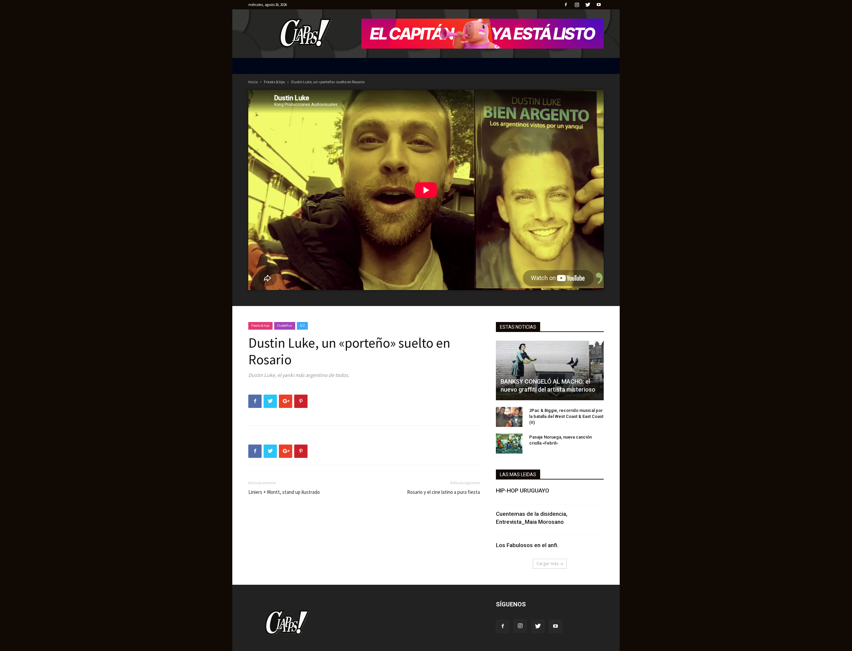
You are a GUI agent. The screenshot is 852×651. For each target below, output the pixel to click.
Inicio (253, 81)
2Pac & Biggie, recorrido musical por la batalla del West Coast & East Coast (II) (566, 416)
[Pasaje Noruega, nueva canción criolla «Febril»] (509, 444)
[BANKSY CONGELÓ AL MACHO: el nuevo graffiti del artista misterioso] (550, 370)
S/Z (302, 325)
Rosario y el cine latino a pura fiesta (443, 492)
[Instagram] (577, 4)
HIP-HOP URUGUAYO (522, 490)
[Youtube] (599, 4)
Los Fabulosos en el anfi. (527, 545)
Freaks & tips (274, 81)
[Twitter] (588, 4)
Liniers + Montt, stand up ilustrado (284, 492)
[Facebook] (566, 4)
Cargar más (547, 563)
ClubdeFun (284, 325)
